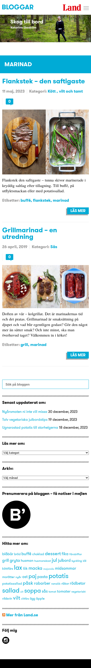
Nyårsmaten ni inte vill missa (24, 411)
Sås (53, 246)
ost (25, 576)
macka (35, 568)
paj (32, 576)
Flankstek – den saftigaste (43, 81)
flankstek (42, 200)
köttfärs (7, 569)
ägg (32, 598)
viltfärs (25, 598)
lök (25, 568)
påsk (28, 583)
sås (45, 591)
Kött (52, 91)
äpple (40, 598)
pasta (42, 576)
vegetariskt (78, 591)
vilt (16, 597)
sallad (10, 590)
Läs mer (77, 210)
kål (84, 560)
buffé (26, 200)
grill (24, 344)
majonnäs (48, 568)
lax (18, 567)
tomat (52, 591)
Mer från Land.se (22, 614)
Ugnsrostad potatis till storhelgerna (30, 427)
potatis (58, 576)
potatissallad (12, 584)
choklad (38, 554)
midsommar (65, 568)
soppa (32, 590)
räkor (65, 584)
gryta (15, 560)
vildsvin (7, 598)
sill (21, 591)
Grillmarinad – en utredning (29, 233)
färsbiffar (75, 554)
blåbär (7, 553)
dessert (53, 553)
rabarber (42, 583)
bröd (17, 554)
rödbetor (77, 583)
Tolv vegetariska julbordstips (24, 419)
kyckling (77, 560)
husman (27, 560)
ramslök (56, 583)
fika (65, 553)
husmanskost (42, 560)
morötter (8, 577)
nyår (18, 577)
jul (54, 560)
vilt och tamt (71, 91)
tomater (63, 591)
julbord (64, 560)
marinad (61, 200)
